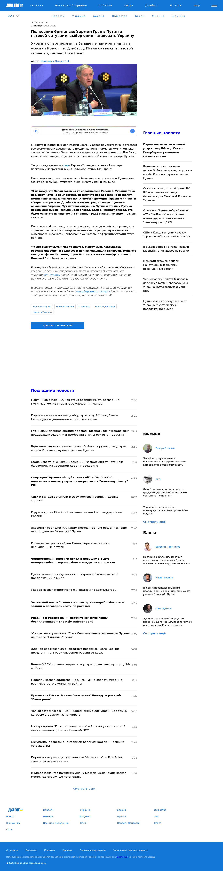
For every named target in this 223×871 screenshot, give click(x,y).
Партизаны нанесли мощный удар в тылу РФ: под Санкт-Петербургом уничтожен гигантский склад (164, 150)
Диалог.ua (122, 857)
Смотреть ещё (84, 788)
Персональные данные (93, 850)
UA (10, 15)
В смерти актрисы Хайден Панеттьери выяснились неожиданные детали (161, 264)
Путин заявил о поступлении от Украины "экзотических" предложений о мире (165, 305)
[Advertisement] (84, 355)
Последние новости (52, 390)
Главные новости (162, 132)
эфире (66, 165)
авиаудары (52, 274)
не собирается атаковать (93, 291)
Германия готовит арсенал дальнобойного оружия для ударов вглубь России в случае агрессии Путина (167, 172)
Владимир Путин (42, 306)
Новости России (65, 306)
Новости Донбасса (105, 306)
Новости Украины (42, 312)
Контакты (49, 850)
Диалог (34, 22)
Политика (84, 306)
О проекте (12, 850)
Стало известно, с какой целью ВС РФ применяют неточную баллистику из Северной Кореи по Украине (167, 194)
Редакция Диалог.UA (55, 61)
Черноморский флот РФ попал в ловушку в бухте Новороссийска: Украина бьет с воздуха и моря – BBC (166, 285)
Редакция (31, 850)
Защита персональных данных (130, 850)
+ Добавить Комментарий (57, 325)
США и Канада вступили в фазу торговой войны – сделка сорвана (166, 234)
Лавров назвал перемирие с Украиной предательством (74, 589)
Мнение (44, 22)
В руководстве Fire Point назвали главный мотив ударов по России (166, 248)
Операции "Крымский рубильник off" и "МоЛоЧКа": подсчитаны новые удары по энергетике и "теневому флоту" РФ (166, 216)
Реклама (67, 850)
